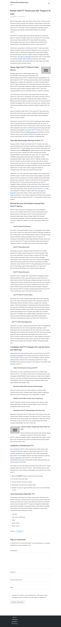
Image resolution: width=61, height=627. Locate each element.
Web (11, 587)
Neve (14, 617)
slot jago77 (20, 531)
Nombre (13, 572)
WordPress (14, 623)
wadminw (14, 16)
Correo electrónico (16, 580)
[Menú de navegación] (49, 3)
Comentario (13, 550)
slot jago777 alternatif (24, 56)
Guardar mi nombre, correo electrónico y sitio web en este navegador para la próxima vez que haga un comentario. (29, 596)
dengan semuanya (31, 132)
